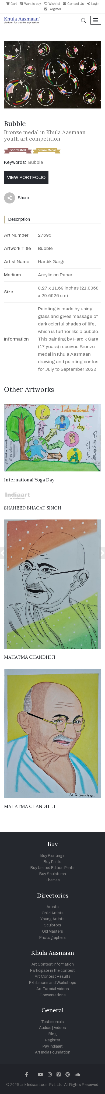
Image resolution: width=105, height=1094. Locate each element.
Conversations (53, 995)
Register (54, 9)
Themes (53, 880)
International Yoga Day (29, 480)
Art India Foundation (52, 1052)
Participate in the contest (52, 971)
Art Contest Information (53, 964)
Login (94, 4)
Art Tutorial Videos (52, 989)
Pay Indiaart (53, 1046)
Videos (60, 1028)
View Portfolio (26, 177)
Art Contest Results (53, 976)
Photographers (52, 938)
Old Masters (52, 931)
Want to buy (32, 4)
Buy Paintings (52, 856)
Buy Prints (52, 862)
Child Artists (53, 913)
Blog (52, 1034)
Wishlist (54, 4)
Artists (53, 907)
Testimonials (52, 1022)
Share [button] (19, 198)
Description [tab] (19, 219)
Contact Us (75, 4)
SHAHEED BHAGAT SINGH (32, 508)
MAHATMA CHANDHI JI (29, 657)
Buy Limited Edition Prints (52, 868)
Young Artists (52, 919)
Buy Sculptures (52, 874)
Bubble (35, 162)
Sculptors (52, 925)
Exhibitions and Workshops (52, 983)
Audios (45, 1028)
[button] (83, 21)
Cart (13, 4)
